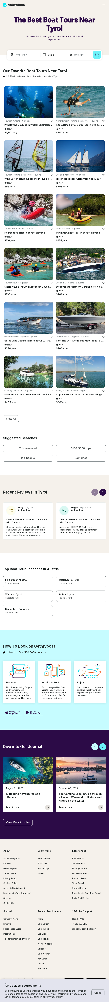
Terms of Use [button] (9, 873)
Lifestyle (7, 924)
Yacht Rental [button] (78, 883)
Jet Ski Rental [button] (78, 863)
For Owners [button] (43, 863)
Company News (10, 919)
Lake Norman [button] (44, 954)
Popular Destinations (49, 911)
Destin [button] (41, 963)
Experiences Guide (12, 929)
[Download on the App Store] (12, 713)
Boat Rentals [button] (78, 858)
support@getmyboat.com (84, 929)
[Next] (102, 492)
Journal (7, 911)
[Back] (94, 492)
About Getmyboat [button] (11, 858)
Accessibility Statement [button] (14, 888)
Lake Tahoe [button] (43, 929)
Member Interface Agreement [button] (17, 893)
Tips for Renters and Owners (17, 939)
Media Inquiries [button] (10, 868)
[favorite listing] (52, 121)
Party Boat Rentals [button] (80, 898)
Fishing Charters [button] (79, 868)
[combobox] (24, 55)
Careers (7, 863)
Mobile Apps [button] (44, 868)
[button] (34, 76)
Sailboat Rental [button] (79, 888)
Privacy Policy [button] (55, 996)
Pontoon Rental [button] (79, 878)
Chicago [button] (42, 949)
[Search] (97, 55)
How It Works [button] (44, 858)
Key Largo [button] (42, 958)
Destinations (9, 934)
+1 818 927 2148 (79, 924)
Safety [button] (41, 873)
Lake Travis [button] (43, 939)
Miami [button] (40, 919)
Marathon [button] (42, 968)
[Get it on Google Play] (33, 713)
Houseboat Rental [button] (80, 873)
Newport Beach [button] (45, 944)
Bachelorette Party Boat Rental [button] (86, 893)
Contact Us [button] (8, 903)
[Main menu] (104, 5)
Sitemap (7, 898)
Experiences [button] (79, 850)
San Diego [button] (43, 934)
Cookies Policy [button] (10, 883)
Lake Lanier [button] (43, 924)
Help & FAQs (78, 919)
